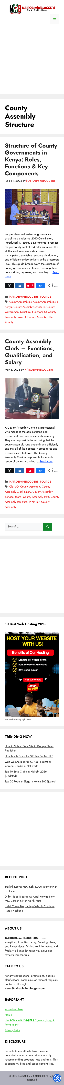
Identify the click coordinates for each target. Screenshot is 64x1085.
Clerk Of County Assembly (24, 487)
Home (8, 1015)
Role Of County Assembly (32, 317)
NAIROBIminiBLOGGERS (23, 297)
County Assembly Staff (36, 497)
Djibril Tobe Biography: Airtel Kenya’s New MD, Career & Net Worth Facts (30, 899)
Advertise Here (14, 1009)
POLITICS (45, 297)
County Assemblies (20, 302)
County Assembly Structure (29, 307)
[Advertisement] (32, 61)
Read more (46, 461)
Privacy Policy (12, 1030)
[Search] (47, 527)
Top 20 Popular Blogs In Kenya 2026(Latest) (30, 781)
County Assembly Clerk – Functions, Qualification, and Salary (29, 351)
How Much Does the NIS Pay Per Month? (29, 756)
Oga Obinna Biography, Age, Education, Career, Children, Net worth (28, 764)
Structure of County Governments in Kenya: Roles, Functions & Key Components (31, 159)
